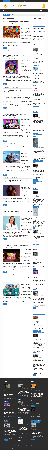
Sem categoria (6, 111)
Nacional (41, 161)
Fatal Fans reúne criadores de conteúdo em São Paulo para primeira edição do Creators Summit (20, 421)
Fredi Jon (35, 321)
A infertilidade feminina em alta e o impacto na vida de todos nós (17, 212)
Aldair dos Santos (15, 93)
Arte (34, 133)
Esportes (34, 289)
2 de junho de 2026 (37, 51)
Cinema (36, 331)
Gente (34, 332)
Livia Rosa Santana (36, 118)
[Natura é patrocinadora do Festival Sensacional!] (11, 249)
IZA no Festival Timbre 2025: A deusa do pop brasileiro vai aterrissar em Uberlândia (15, 181)
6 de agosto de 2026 (37, 147)
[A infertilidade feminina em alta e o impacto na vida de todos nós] (11, 216)
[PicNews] (3, 10)
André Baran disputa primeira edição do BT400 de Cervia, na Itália (24, 1)
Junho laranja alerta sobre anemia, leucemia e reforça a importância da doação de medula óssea (17, 278)
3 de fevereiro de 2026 (37, 70)
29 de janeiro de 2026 (37, 357)
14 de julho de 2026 (37, 167)
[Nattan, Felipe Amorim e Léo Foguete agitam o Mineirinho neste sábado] (11, 119)
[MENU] (47, 10)
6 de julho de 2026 (37, 295)
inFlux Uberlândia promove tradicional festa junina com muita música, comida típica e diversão (16, 22)
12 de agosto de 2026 (37, 256)
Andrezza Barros (36, 72)
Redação (13, 58)
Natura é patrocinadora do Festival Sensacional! (15, 245)
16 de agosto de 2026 (37, 117)
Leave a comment (12, 50)
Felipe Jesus (14, 117)
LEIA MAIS (5, 84)
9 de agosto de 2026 (37, 319)
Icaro (13, 214)
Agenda (19, 399)
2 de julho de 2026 (35, 411)
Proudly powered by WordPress (16, 448)
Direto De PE (35, 218)
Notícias (7, 87)
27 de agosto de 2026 (22, 388)
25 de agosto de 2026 (37, 217)
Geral (4, 87)
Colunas (34, 161)
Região (38, 207)
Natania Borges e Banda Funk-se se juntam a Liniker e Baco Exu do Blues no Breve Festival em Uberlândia (17, 147)
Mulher (38, 161)
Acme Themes (35, 448)
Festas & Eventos (35, 134)
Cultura (5, 50)
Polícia (38, 65)
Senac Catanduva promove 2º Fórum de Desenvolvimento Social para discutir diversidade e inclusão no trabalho (16, 55)
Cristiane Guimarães (15, 24)
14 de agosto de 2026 (22, 424)
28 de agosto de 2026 (37, 195)
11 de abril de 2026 (37, 338)
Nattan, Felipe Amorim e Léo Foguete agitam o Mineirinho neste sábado (15, 115)
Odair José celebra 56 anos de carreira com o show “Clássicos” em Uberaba (16, 91)
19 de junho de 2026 (35, 428)
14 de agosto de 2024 (37, 90)
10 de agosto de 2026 (37, 274)
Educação (32, 406)
